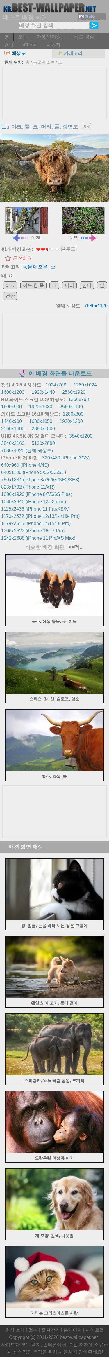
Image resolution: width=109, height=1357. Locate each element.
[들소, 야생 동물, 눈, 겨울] (54, 614)
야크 (10, 285)
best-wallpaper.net (79, 1337)
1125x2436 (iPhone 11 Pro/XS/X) (35, 508)
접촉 (33, 1330)
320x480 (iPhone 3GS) (66, 457)
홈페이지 (72, 1330)
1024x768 (56, 384)
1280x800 (73, 414)
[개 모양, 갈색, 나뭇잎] (54, 1228)
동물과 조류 (44, 62)
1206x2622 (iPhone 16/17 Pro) (33, 530)
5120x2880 (43, 443)
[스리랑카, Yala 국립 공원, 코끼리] (54, 1073)
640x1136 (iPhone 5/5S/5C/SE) (33, 472)
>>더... (75, 547)
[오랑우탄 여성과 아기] (54, 1151)
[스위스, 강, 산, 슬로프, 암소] (54, 692)
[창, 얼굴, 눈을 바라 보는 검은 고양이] (54, 918)
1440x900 (11, 421)
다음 (73, 238)
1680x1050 (40, 421)
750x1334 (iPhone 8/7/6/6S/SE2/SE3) (40, 479)
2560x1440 (71, 406)
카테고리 (73, 53)
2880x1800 (43, 428)
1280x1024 (85, 384)
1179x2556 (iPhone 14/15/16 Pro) (36, 523)
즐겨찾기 (21, 257)
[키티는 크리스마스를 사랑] (54, 1306)
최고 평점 (84, 36)
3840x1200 (80, 435)
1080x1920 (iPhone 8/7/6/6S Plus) (36, 494)
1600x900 (11, 406)
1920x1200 (71, 421)
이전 (35, 238)
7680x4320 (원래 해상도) (27, 450)
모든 (22, 36)
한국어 (90, 16)
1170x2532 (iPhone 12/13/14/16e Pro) (40, 516)
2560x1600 (12, 428)
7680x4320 (96, 305)
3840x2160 (12, 443)
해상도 (19, 53)
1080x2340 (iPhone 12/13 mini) (33, 501)
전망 (10, 296)
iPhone (30, 44)
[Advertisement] (54, 110)
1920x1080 (40, 406)
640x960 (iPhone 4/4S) (25, 465)
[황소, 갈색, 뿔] (54, 769)
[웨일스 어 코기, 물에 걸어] (54, 996)
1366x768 (78, 399)
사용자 (53, 44)
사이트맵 (94, 1330)
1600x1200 (12, 392)
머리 (69, 285)
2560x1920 (73, 392)
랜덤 (9, 44)
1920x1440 (43, 392)
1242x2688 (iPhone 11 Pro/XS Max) (38, 538)
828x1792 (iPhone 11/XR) (28, 487)
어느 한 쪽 (33, 285)
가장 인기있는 (50, 36)
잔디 (87, 285)
